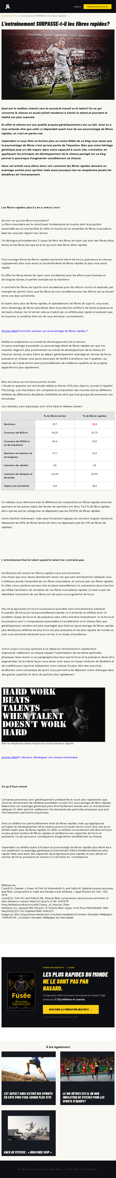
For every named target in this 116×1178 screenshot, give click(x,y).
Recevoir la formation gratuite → (70, 1009)
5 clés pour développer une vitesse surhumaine (48, 757)
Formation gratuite (97, 7)
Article (14, 16)
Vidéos (77, 7)
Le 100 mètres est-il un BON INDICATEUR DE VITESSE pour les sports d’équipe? (83, 1097)
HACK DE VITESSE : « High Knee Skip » (28, 1152)
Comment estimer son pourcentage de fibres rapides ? (53, 331)
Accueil (5, 16)
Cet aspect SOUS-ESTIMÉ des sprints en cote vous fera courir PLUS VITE (28, 1095)
